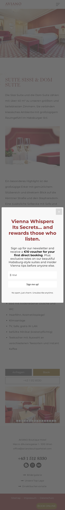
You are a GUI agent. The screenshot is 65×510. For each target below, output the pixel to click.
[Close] (59, 212)
